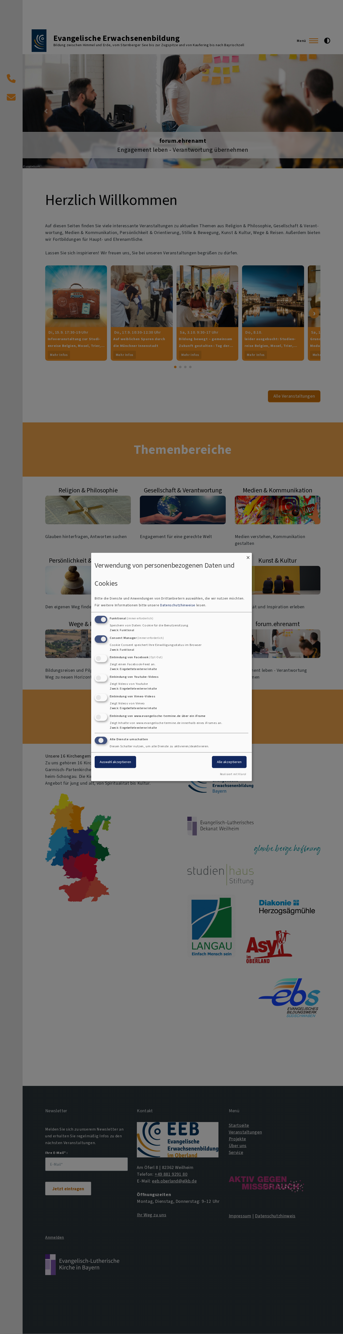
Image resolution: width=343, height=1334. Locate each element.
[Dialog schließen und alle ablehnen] (248, 556)
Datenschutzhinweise (177, 605)
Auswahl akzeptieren (115, 761)
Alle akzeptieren (229, 761)
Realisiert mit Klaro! (233, 774)
